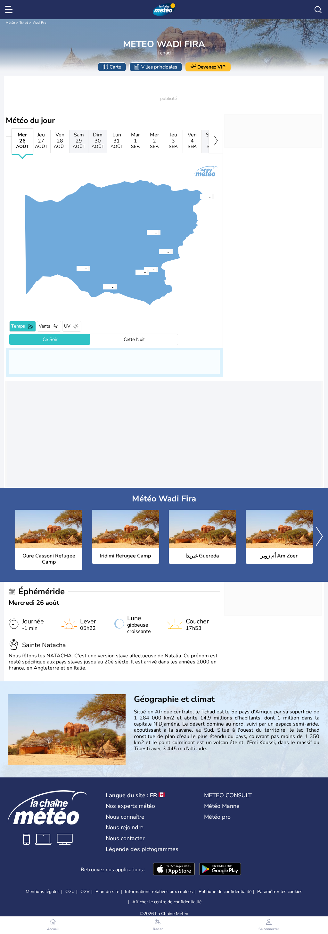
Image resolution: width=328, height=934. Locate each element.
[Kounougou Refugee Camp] (135, 272)
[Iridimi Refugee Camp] (147, 232)
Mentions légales (43, 892)
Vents (44, 326)
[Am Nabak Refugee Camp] (159, 251)
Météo (10, 22)
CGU (70, 892)
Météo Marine (222, 806)
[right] (216, 141)
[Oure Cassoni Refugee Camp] (200, 196)
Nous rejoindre (125, 827)
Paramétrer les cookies (279, 891)
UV (67, 326)
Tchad (24, 22)
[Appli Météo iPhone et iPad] (174, 870)
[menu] (10, 9)
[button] (200, 196)
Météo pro (217, 817)
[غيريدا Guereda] (144, 269)
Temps (18, 326)
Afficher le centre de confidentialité (166, 902)
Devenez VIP (211, 67)
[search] (318, 9)
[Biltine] (76, 268)
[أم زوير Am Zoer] (103, 286)
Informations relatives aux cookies (159, 892)
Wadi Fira (39, 22)
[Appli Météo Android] (220, 870)
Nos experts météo (130, 806)
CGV (85, 892)
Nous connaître (125, 817)
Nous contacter (125, 838)
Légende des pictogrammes (142, 849)
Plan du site (107, 892)
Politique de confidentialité (225, 892)
